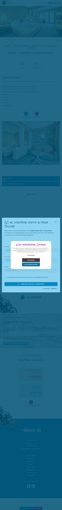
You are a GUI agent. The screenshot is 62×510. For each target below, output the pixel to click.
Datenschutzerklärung (26, 252)
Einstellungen (31, 255)
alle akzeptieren (31, 264)
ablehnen (31, 260)
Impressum (42, 252)
